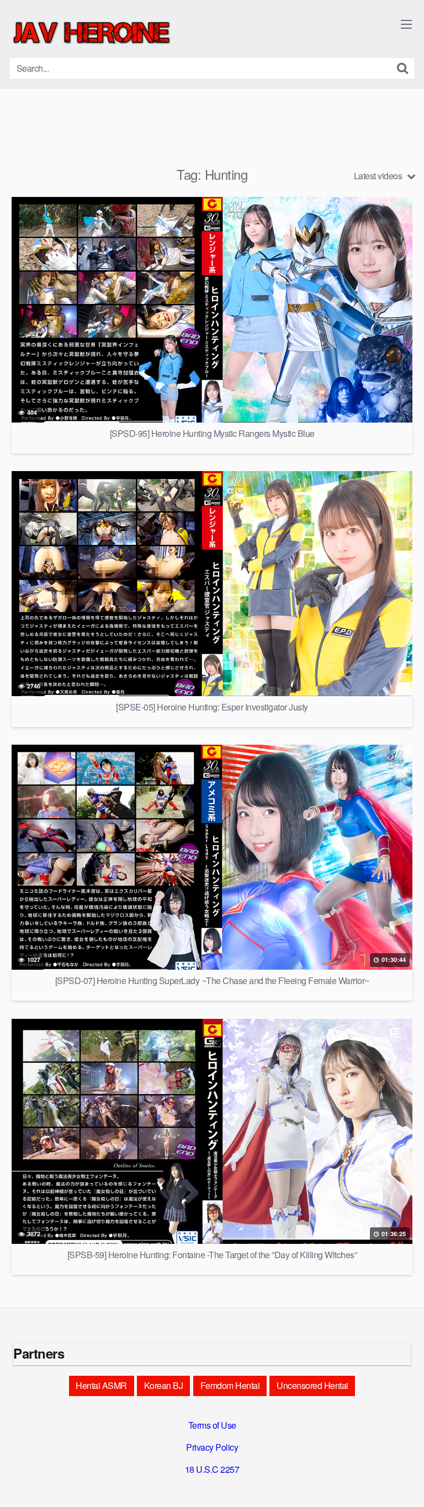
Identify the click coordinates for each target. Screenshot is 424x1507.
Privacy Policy (212, 1447)
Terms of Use (212, 1425)
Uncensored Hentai (312, 1385)
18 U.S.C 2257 (212, 1469)
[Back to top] (405, 1482)
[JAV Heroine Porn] (91, 33)
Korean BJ (163, 1385)
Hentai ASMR (101, 1385)
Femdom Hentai (230, 1385)
